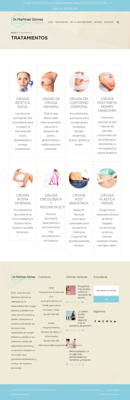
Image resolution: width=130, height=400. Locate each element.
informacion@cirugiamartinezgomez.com (60, 345)
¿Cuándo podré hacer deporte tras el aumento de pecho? (80, 318)
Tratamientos (61, 22)
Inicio (50, 22)
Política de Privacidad (110, 394)
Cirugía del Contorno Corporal (79, 103)
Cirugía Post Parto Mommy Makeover (107, 105)
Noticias (98, 22)
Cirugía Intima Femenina (23, 199)
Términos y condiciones (90, 390)
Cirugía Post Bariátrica (79, 199)
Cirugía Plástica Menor (107, 199)
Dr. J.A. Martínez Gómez (81, 22)
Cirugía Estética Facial (23, 103)
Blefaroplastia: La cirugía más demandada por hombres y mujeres (80, 355)
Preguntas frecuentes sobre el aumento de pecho (84, 292)
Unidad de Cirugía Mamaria (51, 103)
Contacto (108, 22)
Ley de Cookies (112, 390)
